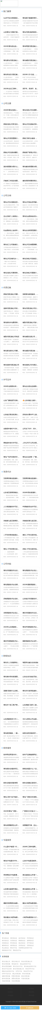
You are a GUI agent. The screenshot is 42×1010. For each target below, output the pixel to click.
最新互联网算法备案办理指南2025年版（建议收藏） (11, 903)
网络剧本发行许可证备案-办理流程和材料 (11, 443)
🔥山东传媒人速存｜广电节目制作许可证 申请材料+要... (30, 400)
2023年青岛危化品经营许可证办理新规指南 (11, 46)
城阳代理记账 (6, 976)
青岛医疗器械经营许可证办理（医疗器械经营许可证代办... (30, 18)
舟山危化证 (5, 948)
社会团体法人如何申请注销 (11, 230)
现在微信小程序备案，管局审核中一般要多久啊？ (11, 917)
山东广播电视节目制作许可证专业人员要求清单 (11, 400)
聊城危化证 (22, 940)
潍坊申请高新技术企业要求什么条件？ (11, 641)
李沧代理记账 (26, 974)
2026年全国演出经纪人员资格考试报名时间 (11, 386)
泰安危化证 (5, 940)
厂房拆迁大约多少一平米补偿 (30, 811)
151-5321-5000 (10, 1007)
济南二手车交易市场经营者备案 (30, 549)
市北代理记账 (16, 981)
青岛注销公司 (16, 961)
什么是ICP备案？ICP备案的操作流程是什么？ (11, 846)
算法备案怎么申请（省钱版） (30, 889)
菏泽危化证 (30, 938)
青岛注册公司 (6, 961)
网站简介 (10, 988)
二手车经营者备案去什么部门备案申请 (11, 535)
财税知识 (7, 655)
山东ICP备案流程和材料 (30, 861)
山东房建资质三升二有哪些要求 (11, 719)
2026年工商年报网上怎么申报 (30, 846)
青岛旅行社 (15, 964)
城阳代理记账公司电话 (11, 336)
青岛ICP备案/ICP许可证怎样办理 (11, 861)
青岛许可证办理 (7, 969)
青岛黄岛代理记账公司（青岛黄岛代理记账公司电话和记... (11, 60)
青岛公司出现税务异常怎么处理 (11, 202)
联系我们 (10, 992)
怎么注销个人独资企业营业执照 (11, 216)
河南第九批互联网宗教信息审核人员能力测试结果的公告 (11, 521)
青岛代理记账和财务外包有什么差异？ (30, 32)
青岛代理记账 (6, 964)
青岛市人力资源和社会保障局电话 (11, 662)
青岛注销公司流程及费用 (30, 258)
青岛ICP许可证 (29, 969)
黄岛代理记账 (25, 976)
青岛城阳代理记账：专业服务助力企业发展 (30, 350)
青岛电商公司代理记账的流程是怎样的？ (30, 365)
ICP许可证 (19, 971)
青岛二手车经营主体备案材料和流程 (11, 549)
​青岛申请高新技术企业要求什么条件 (30, 627)
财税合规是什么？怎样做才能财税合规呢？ (30, 768)
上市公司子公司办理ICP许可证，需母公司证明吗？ (30, 443)
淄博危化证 (30, 940)
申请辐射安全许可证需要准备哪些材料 (30, 506)
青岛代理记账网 (7, 966)
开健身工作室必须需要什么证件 (11, 180)
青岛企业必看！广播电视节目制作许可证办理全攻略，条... (30, 457)
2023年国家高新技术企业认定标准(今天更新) (30, 584)
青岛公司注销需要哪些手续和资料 (30, 244)
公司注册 (7, 103)
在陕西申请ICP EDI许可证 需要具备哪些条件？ (11, 428)
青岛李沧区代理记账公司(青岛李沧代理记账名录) (11, 74)
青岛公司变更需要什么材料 (11, 138)
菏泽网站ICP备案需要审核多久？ (11, 875)
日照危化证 (30, 945)
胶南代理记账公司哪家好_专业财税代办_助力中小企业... (11, 294)
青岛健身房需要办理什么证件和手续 (30, 166)
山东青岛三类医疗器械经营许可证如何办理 (11, 32)
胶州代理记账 (6, 978)
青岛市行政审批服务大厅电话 (30, 691)
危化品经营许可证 (25, 964)
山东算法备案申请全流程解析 (11, 889)
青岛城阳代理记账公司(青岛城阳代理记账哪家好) (30, 60)
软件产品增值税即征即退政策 (30, 754)
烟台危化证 (22, 943)
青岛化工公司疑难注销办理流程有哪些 (11, 244)
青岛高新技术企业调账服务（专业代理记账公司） (11, 584)
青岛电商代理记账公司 (11, 365)
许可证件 (7, 379)
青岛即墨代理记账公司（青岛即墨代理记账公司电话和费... (30, 46)
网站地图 (31, 995)
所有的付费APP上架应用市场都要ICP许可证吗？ (30, 414)
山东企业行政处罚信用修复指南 (30, 676)
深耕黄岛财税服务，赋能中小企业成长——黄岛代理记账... (30, 294)
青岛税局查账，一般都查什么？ (11, 733)
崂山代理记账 (17, 974)
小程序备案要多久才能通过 (30, 917)
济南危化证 (5, 943)
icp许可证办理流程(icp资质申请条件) (11, 18)
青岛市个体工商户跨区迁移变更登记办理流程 (11, 705)
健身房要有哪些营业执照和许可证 (30, 180)
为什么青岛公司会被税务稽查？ (30, 719)
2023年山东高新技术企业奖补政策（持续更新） (11, 627)
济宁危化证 (30, 943)
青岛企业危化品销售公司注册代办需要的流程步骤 (30, 386)
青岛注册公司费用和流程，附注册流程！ (11, 273)
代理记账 (7, 287)
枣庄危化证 (13, 943)
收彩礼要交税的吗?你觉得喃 (30, 733)
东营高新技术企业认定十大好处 (11, 613)
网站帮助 (31, 992)
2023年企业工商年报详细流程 (11, 88)
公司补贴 (7, 563)
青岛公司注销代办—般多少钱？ (11, 258)
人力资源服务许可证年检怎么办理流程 (11, 506)
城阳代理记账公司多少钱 (30, 322)
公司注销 (7, 195)
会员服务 (31, 988)
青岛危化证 (5, 938)
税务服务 (7, 747)
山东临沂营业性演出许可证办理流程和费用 (11, 414)
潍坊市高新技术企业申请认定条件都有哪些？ (30, 613)
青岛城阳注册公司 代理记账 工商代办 (30, 336)
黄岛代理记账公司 (18, 969)
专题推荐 (7, 839)
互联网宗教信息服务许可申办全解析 (11, 478)
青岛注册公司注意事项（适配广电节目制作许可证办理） (30, 110)
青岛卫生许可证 (18, 966)
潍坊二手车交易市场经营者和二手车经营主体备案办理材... (30, 535)
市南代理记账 (6, 981)
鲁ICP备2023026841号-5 (22, 1003)
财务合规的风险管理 (11, 783)
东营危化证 (13, 940)
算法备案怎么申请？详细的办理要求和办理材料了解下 (30, 875)
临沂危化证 (22, 938)
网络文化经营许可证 (8, 971)
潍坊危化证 (13, 938)
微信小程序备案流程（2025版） (30, 903)
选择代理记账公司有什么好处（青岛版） (11, 308)
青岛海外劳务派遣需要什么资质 (11, 676)
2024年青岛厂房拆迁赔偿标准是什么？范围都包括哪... (11, 811)
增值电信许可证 (7, 950)
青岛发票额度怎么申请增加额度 (11, 825)
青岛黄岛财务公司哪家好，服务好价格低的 (11, 350)
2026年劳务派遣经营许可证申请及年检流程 (30, 492)
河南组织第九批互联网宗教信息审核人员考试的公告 (30, 521)
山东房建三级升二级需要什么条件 (30, 705)
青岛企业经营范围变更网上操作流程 (30, 230)
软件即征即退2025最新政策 (11, 754)
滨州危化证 (22, 945)
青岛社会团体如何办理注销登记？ (30, 216)
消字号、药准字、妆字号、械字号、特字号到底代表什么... (30, 88)
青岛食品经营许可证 (30, 966)
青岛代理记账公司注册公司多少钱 (30, 308)
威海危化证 (5, 945)
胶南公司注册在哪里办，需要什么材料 (11, 152)
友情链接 (10, 995)
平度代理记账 (25, 978)
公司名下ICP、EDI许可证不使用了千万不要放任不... (30, 428)
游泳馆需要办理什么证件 (11, 166)
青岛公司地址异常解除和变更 (30, 202)
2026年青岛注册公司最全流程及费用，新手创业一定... (11, 110)
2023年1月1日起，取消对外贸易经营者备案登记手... (30, 74)
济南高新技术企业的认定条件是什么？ (11, 598)
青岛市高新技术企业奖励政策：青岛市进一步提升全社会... (11, 570)
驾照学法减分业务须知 (30, 662)
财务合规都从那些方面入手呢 (30, 783)
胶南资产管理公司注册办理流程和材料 (30, 152)
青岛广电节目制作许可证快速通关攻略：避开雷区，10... (11, 457)
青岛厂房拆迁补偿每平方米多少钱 (30, 797)
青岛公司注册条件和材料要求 (30, 124)
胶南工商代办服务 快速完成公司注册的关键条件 (30, 138)
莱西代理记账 (16, 978)
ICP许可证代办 (6, 974)
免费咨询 (29, 1007)
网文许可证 (13, 948)
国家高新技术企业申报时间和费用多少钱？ (30, 641)
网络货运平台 (17, 950)
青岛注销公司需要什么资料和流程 (30, 273)
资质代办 (7, 471)
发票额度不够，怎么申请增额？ (30, 825)
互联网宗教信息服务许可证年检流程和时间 (30, 478)
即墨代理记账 (16, 976)
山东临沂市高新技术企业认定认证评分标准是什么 (30, 598)
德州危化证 (13, 945)
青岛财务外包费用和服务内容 (11, 322)
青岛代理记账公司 (26, 961)
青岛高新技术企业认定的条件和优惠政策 (30, 570)
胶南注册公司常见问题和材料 (11, 124)
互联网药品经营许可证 (25, 948)
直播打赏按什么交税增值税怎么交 (11, 691)
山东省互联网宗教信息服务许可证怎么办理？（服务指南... (11, 492)
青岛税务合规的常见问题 (11, 768)
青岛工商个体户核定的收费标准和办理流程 (11, 797)
